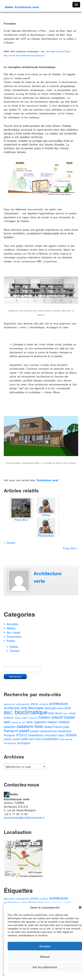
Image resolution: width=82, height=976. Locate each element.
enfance (9, 717)
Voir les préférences (44, 967)
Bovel (58, 713)
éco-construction (47, 739)
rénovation (51, 735)
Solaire (71, 734)
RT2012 (21, 735)
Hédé (29, 722)
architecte (43, 704)
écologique (23, 743)
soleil (24, 739)
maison (52, 722)
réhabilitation (35, 735)
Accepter (45, 946)
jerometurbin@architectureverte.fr (24, 817)
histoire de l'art (18, 722)
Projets (11, 641)
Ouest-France (53, 726)
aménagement (22, 704)
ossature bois (30, 726)
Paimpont (11, 730)
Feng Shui (69, 548)
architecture (58, 703)
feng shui (33, 717)
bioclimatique (31, 712)
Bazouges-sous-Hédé (58, 708)
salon (61, 735)
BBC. (9, 712)
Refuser (45, 957)
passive (34, 731)
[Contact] (7, 794)
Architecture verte (47, 480)
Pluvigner (9, 735)
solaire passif (12, 739)
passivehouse (48, 731)
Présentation (14, 636)
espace (18, 717)
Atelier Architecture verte (22, 7)
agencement (9, 704)
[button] (80, 907)
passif (24, 730)
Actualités (12, 624)
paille (66, 727)
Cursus (10, 542)
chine (65, 713)
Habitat (14, 647)
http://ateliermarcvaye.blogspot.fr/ (30, 55)
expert (25, 717)
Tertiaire (14, 651)
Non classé (13, 632)
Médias (11, 628)
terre (32, 739)
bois (51, 713)
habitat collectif (51, 717)
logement (40, 722)
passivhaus (65, 731)
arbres (34, 704)
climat (72, 713)
